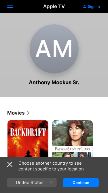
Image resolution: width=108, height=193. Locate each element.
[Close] (9, 164)
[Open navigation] (13, 6)
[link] (19, 113)
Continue (81, 182)
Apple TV (54, 6)
